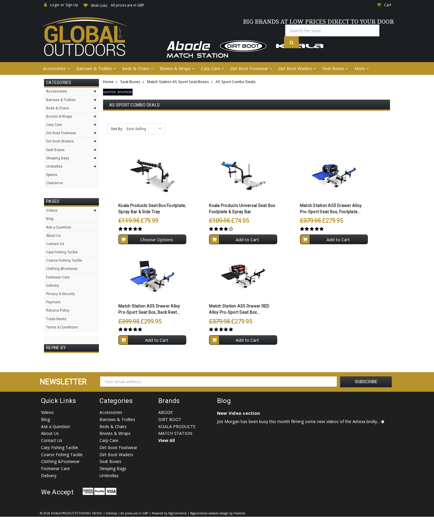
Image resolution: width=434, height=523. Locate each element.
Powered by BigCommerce (169, 513)
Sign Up (72, 4)
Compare (150, 176)
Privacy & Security (60, 294)
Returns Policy (58, 310)
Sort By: (117, 129)
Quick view (152, 164)
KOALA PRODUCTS (176, 426)
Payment (53, 302)
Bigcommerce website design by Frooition (218, 513)
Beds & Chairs (136, 68)
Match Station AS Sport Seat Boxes (178, 81)
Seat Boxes (333, 68)
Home (108, 81)
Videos (52, 210)
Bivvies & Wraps (176, 68)
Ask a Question (58, 227)
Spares (51, 175)
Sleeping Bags (57, 158)
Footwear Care (58, 277)
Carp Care (211, 68)
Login (54, 4)
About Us (53, 236)
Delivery (52, 286)
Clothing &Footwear (62, 269)
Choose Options (156, 239)
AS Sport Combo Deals (236, 81)
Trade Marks (56, 319)
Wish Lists (99, 5)
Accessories (55, 68)
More (360, 68)
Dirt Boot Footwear (249, 68)
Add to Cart (247, 239)
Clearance (54, 183)
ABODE (165, 412)
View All (166, 440)
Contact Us (55, 244)
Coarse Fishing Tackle (64, 260)
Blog (49, 219)
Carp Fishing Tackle (62, 252)
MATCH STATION (175, 433)
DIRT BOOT (169, 419)
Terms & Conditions (62, 327)
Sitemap (111, 513)
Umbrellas (54, 166)
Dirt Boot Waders (295, 68)
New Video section (238, 413)
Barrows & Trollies (94, 68)
